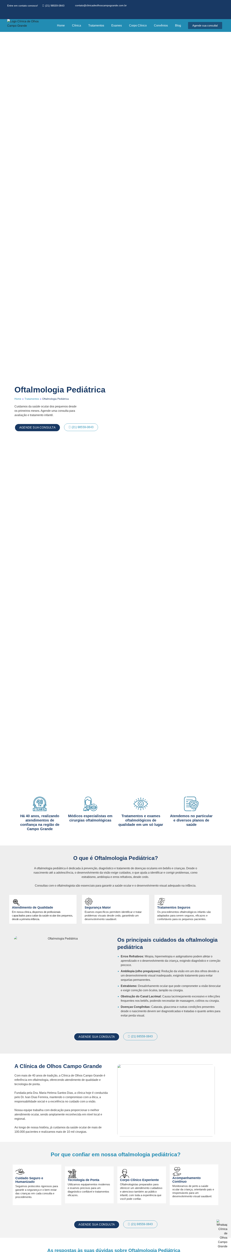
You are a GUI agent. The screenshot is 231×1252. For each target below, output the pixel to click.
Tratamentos (96, 25)
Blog (178, 25)
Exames (116, 25)
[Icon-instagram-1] (19, 14)
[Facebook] (11, 14)
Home (61, 25)
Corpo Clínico (138, 25)
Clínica (76, 25)
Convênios (161, 25)
